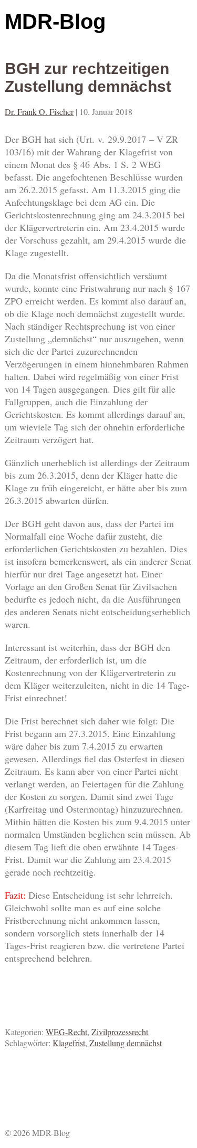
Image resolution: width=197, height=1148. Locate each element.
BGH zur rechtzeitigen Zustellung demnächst (88, 77)
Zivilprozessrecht (119, 1031)
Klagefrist (69, 1042)
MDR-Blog (55, 21)
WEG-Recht (66, 1031)
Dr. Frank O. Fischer (39, 111)
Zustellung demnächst (125, 1042)
